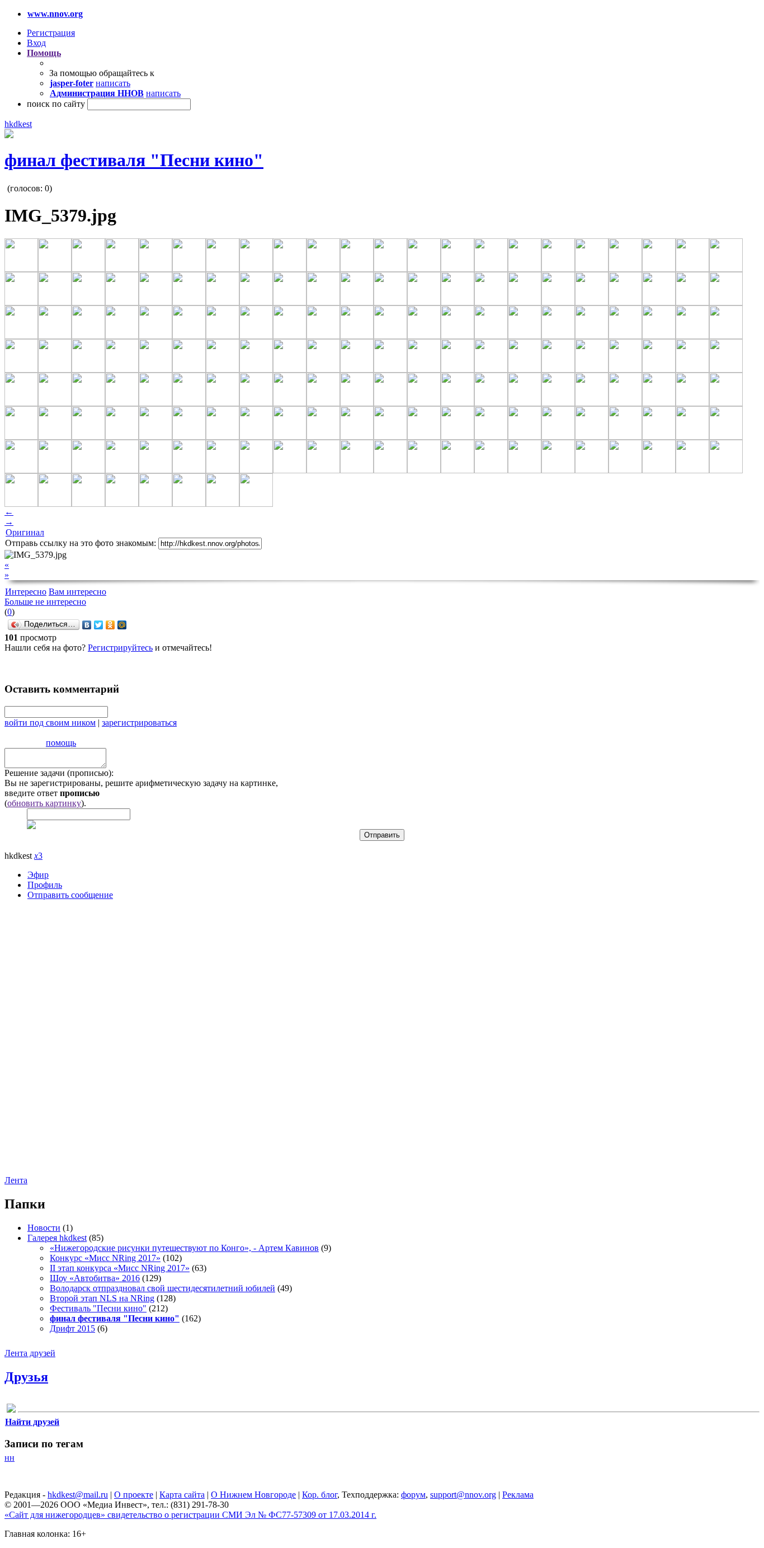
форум (413, 1494)
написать (113, 83)
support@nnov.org (463, 1494)
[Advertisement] (381, 1041)
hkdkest (18, 124)
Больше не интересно (45, 601)
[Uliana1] (11, 1410)
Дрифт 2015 (72, 1328)
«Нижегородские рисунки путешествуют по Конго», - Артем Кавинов (184, 1248)
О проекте (133, 1494)
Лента (15, 1180)
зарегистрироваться (139, 722)
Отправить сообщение (70, 895)
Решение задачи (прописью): (59, 773)
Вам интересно (77, 591)
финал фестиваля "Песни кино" (133, 160)
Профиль (44, 885)
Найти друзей (32, 1422)
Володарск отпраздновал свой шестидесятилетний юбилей (162, 1288)
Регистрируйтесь (120, 647)
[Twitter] (99, 625)
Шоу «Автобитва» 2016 (95, 1278)
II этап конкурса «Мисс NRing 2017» (120, 1268)
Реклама (518, 1494)
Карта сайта (182, 1494)
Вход (36, 43)
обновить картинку (44, 803)
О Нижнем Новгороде (253, 1494)
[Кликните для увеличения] (8, 135)
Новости (43, 1227)
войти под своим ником (50, 722)
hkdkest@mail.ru (78, 1494)
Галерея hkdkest (57, 1238)
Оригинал (25, 532)
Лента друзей (29, 1353)
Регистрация (51, 32)
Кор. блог (319, 1494)
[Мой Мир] (122, 625)
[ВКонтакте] (87, 625)
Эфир (38, 874)
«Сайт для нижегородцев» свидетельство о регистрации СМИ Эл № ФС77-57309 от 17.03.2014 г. (190, 1514)
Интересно (25, 591)
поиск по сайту (56, 104)
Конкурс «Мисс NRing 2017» (105, 1258)
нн (9, 1457)
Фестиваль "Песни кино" (98, 1308)
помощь (61, 742)
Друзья (26, 1377)
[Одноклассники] (110, 625)
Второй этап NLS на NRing (102, 1298)
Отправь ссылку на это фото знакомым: (80, 543)
